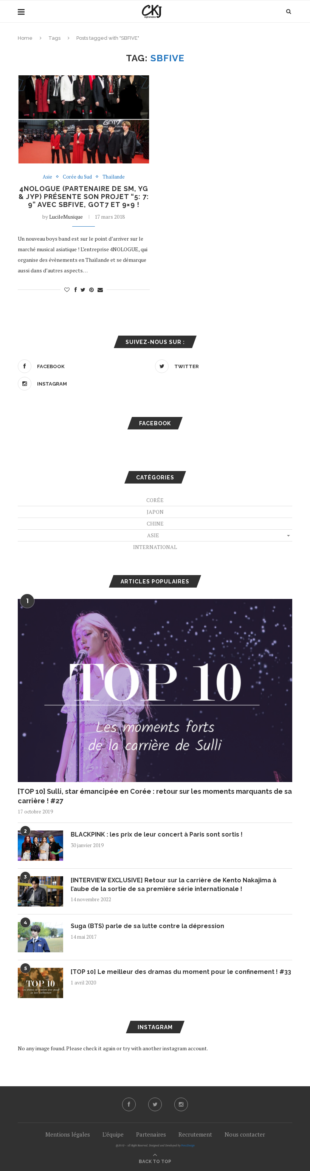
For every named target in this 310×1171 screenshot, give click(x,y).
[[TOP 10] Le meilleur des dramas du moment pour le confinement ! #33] (40, 983)
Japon (155, 511)
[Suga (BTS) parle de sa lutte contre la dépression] (40, 937)
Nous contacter (245, 1134)
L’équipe (113, 1134)
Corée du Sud (77, 177)
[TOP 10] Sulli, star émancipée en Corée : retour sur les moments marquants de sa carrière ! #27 (155, 796)
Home (25, 38)
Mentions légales (67, 1134)
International (155, 547)
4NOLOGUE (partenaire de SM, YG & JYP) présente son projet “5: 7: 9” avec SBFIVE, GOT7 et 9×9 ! (84, 196)
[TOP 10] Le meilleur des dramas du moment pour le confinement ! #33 (181, 971)
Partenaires (151, 1134)
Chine (155, 523)
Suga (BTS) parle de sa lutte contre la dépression (147, 926)
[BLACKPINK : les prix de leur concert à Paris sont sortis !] (40, 845)
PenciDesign (188, 1145)
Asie (47, 177)
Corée (155, 500)
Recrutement (195, 1134)
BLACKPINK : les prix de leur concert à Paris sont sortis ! (157, 834)
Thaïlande (113, 177)
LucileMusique (66, 216)
